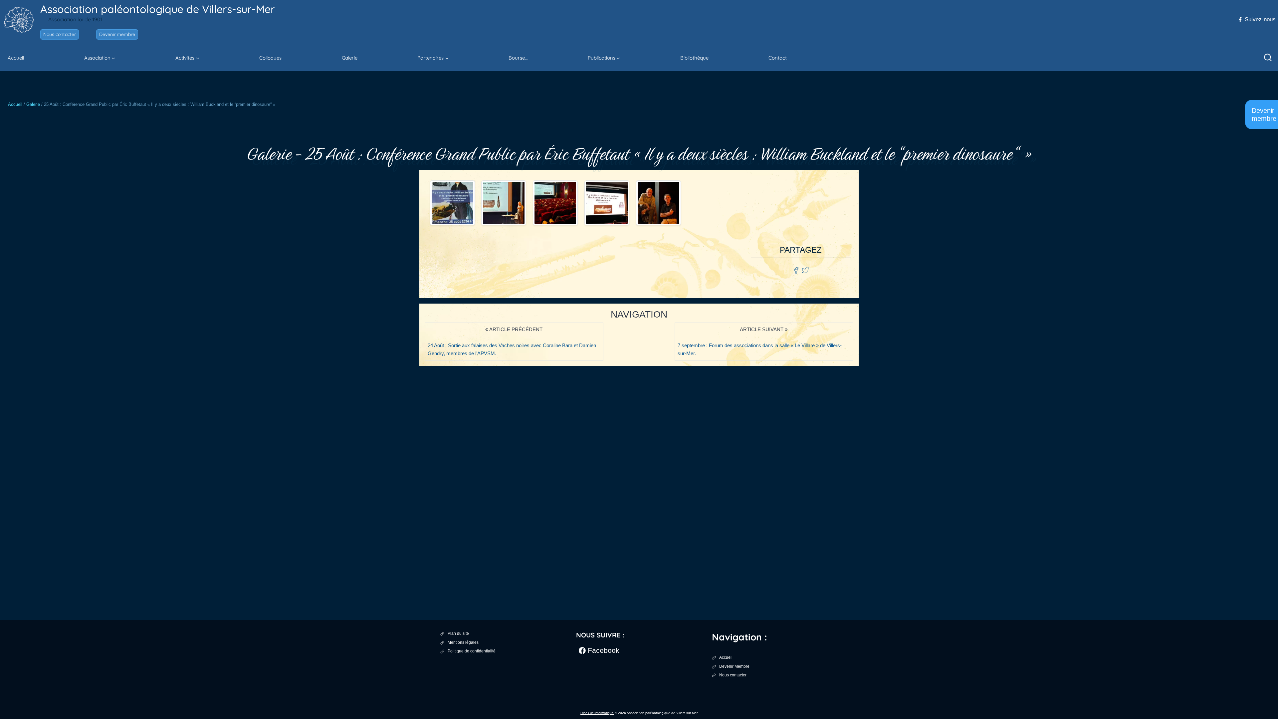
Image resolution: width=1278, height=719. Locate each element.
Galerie (349, 58)
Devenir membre (117, 34)
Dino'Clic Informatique (597, 713)
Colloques (270, 58)
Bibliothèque (694, 58)
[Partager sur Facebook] (796, 270)
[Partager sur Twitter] (805, 270)
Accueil (16, 58)
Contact (777, 58)
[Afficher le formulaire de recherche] (1268, 58)
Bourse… (518, 58)
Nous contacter (59, 34)
